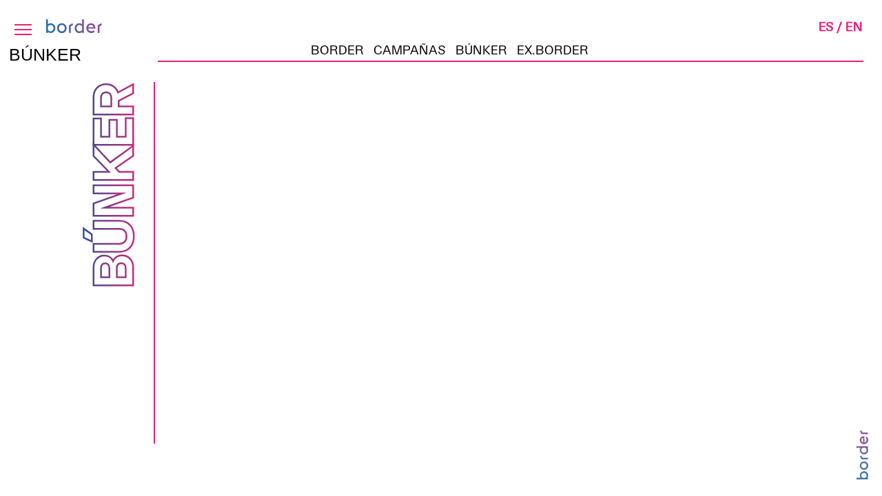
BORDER (337, 49)
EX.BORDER (552, 49)
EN (854, 26)
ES (826, 26)
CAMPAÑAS (409, 49)
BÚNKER (481, 49)
